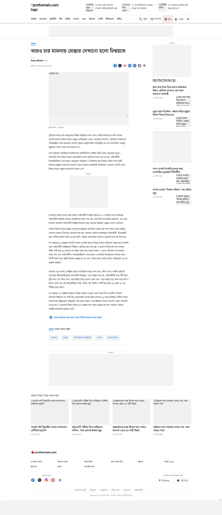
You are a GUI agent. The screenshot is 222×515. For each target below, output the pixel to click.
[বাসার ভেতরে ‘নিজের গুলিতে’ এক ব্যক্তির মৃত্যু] (183, 200)
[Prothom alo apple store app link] (182, 480)
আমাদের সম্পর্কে (80, 490)
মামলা (99, 337)
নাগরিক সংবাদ (36, 461)
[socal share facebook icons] (115, 67)
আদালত (54, 337)
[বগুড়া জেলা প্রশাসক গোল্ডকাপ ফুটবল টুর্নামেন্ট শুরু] (90, 7)
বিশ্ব (60, 19)
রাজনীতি (53, 19)
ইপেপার (34, 466)
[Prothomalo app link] (164, 480)
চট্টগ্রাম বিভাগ (113, 337)
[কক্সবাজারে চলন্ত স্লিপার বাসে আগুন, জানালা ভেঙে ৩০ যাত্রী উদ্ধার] (131, 412)
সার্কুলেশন (103, 490)
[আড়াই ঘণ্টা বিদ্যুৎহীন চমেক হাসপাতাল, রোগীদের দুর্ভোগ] (50, 412)
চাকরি (100, 19)
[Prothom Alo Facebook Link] (34, 480)
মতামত (76, 19)
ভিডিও (119, 19)
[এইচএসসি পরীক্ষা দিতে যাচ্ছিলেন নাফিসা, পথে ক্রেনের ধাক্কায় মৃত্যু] (90, 412)
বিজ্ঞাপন (93, 490)
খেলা (84, 19)
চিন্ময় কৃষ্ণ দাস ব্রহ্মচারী (82, 337)
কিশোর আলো (63, 461)
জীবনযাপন (110, 19)
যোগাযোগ (127, 490)
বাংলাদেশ (43, 19)
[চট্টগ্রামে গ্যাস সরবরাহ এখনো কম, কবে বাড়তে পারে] (172, 412)
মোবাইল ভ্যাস (89, 466)
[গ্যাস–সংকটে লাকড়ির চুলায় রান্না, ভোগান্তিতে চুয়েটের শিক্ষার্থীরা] (183, 179)
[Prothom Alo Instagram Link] (47, 480)
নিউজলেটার (139, 490)
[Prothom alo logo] (44, 453)
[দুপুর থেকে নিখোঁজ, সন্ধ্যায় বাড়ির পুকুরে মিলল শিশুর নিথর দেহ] (183, 122)
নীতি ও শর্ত (115, 490)
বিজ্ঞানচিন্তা (88, 461)
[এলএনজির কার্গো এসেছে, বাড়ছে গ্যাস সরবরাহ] (126, 7)
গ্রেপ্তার (65, 337)
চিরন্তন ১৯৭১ (169, 461)
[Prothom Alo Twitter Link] (41, 480)
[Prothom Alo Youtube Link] (54, 480)
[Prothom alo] (48, 7)
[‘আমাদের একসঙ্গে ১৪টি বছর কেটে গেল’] (163, 7)
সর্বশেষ (33, 19)
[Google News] (60, 480)
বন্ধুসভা (140, 461)
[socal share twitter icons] (120, 67)
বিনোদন (92, 19)
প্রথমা (60, 466)
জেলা (33, 43)
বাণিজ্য (67, 19)
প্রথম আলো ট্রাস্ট (117, 461)
